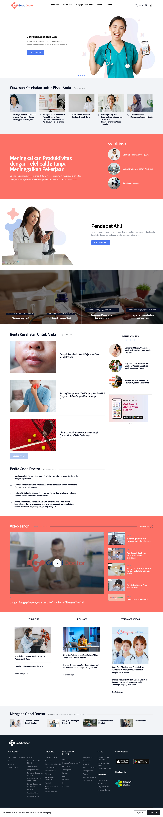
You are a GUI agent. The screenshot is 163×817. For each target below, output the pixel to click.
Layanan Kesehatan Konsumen (143, 316)
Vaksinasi (48, 774)
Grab (64, 776)
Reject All (140, 813)
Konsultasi (48, 761)
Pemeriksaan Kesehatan (49, 778)
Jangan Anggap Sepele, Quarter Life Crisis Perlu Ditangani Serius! (47, 602)
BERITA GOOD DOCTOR (130, 619)
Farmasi (85, 774)
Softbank (65, 780)
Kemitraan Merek (131, 183)
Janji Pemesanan (50, 771)
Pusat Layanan (102, 780)
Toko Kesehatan (50, 767)
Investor (65, 773)
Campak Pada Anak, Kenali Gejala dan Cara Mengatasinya (79, 355)
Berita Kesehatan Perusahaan (103, 758)
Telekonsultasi (20, 318)
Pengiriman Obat (61, 318)
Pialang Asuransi (88, 771)
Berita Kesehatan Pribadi (103, 764)
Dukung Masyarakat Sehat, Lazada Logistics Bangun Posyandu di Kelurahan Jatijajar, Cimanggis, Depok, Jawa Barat (129, 682)
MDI (63, 783)
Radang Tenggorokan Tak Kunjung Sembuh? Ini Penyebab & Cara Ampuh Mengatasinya (82, 395)
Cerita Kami (66, 766)
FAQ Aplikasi (101, 783)
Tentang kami (67, 770)
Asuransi (11, 764)
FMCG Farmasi (87, 781)
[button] (78, 75)
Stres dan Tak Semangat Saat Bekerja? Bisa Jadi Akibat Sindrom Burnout (80, 656)
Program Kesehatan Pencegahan (102, 316)
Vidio (12, 597)
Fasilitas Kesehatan (89, 767)
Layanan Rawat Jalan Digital (136, 154)
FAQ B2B (30, 789)
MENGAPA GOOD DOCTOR (68, 753)
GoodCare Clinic (32, 793)
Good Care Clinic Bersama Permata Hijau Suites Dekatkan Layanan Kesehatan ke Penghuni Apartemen (128, 670)
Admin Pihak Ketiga (89, 777)
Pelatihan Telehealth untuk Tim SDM (29, 666)
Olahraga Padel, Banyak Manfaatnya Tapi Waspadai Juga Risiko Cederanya (79, 434)
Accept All (153, 813)
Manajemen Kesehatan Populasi (138, 169)
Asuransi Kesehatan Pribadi (51, 787)
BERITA (100, 752)
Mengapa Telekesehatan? (71, 763)
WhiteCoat (66, 786)
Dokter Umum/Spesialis (53, 764)
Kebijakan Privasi (103, 787)
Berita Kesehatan (51, 792)
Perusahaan (12, 761)
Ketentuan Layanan (104, 790)
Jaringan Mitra (13, 767)
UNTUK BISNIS (33, 619)
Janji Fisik (48, 783)
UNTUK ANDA (81, 619)
